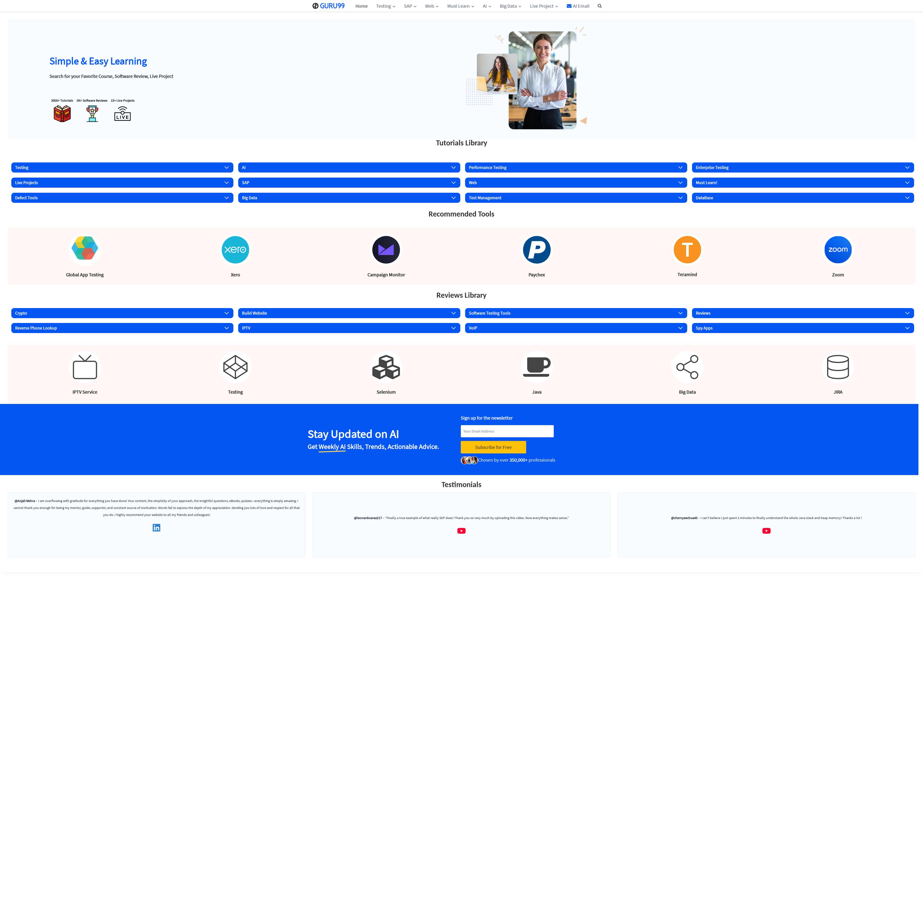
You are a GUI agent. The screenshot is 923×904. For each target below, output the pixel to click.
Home (361, 6)
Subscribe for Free (493, 447)
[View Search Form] (599, 6)
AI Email (581, 6)
